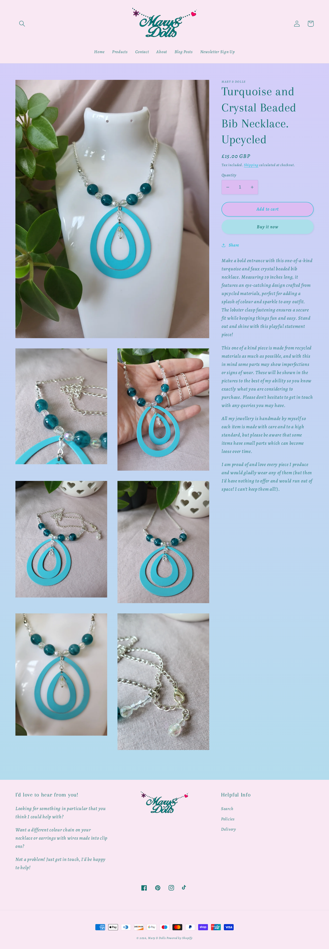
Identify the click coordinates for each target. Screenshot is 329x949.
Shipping (251, 164)
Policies (228, 819)
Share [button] (234, 245)
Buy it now (268, 227)
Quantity (229, 175)
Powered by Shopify (180, 938)
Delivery (228, 829)
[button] (22, 24)
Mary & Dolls (157, 938)
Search (227, 809)
